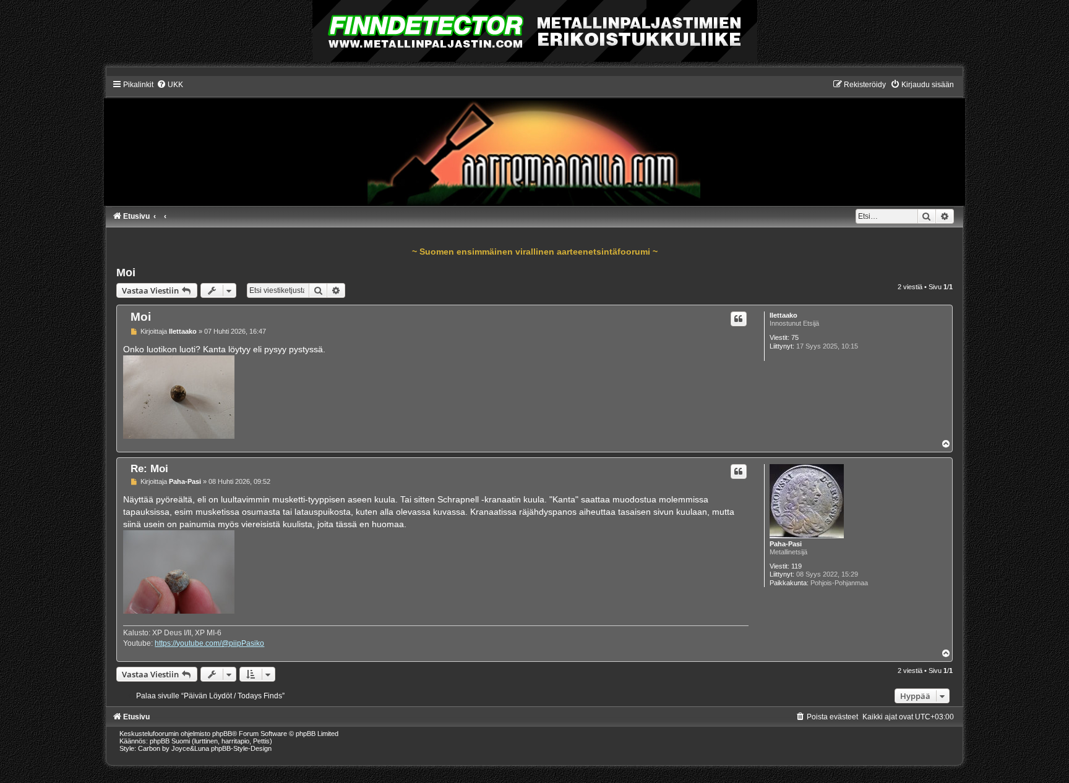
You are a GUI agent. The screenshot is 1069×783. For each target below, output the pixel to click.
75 (795, 337)
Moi (125, 272)
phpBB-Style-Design (241, 748)
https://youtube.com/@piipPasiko (209, 643)
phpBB (222, 733)
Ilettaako (783, 315)
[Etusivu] (534, 142)
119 (796, 566)
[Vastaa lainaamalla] (739, 318)
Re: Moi (149, 468)
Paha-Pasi (786, 544)
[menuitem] (170, 84)
